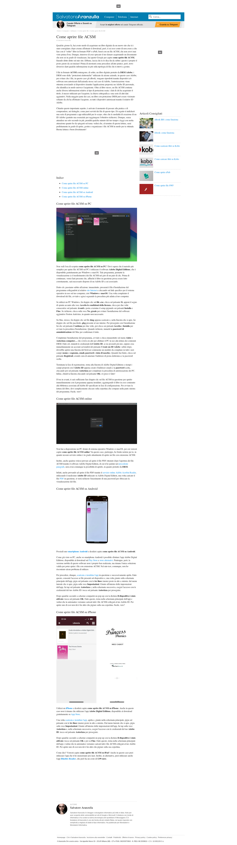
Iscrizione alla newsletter (96, 837)
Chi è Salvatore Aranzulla (76, 837)
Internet (134, 16)
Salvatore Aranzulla (64, 40)
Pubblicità (117, 837)
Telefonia (122, 16)
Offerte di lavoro (128, 837)
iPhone (69, 708)
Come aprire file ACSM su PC (75, 183)
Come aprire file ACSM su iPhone (77, 196)
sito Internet (92, 290)
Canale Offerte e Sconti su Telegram (79, 24)
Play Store (93, 560)
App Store (75, 714)
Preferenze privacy (165, 837)
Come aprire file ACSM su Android (77, 192)
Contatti (109, 837)
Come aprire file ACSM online (75, 187)
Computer (109, 16)
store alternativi (106, 560)
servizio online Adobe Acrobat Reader (119, 472)
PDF (62, 478)
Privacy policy (140, 837)
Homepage (61, 837)
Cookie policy (152, 837)
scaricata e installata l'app (88, 575)
